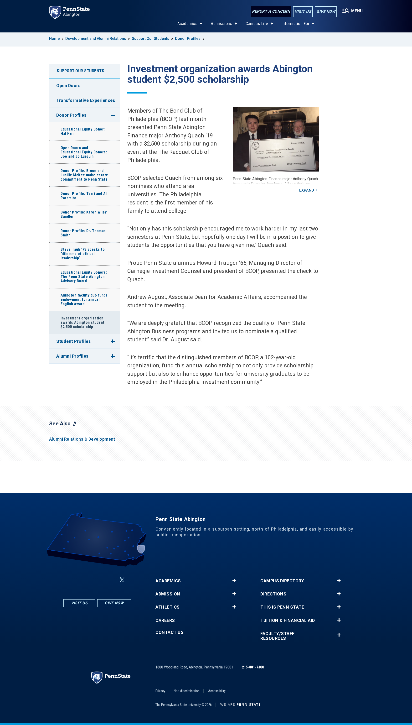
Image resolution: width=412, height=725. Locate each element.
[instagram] (73, 580)
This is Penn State (282, 607)
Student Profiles (73, 341)
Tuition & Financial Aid (287, 620)
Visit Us (303, 11)
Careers (165, 620)
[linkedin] (98, 580)
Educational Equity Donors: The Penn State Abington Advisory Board (84, 276)
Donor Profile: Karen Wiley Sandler (84, 214)
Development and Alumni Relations (95, 38)
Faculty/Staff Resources (277, 636)
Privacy (160, 691)
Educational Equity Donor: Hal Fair (83, 131)
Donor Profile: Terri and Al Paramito (84, 195)
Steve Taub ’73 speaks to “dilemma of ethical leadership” (83, 253)
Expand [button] (306, 190)
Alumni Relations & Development (82, 439)
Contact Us (169, 632)
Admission (167, 594)
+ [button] (234, 580)
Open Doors (68, 85)
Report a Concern (271, 11)
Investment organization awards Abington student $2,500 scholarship (82, 322)
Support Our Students (151, 38)
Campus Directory (282, 581)
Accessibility (217, 691)
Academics (187, 23)
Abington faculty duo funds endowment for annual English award (84, 299)
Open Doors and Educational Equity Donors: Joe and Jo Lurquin (84, 152)
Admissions (221, 23)
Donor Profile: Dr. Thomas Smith (83, 233)
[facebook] (85, 580)
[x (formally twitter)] (122, 580)
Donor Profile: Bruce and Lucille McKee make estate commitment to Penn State (84, 175)
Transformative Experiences (85, 100)
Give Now (325, 11)
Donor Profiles (188, 38)
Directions (273, 594)
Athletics (167, 607)
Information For (296, 23)
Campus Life (257, 23)
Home (54, 38)
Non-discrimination (187, 691)
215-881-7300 (253, 667)
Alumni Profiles (72, 356)
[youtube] (110, 580)
